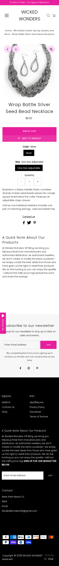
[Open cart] (54, 15)
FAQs (4, 411)
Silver (29, 153)
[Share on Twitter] (29, 223)
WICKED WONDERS (33, 555)
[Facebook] (20, 368)
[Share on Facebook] (24, 223)
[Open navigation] (9, 15)
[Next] (16, 49)
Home (8, 30)
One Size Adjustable (29, 168)
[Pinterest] (37, 368)
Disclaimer (35, 411)
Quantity (29, 175)
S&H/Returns (37, 402)
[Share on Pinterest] (34, 223)
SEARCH (6, 402)
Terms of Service (39, 416)
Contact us (28, 217)
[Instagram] (29, 368)
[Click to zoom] (51, 49)
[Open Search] (48, 15)
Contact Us (8, 407)
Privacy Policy (37, 407)
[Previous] (7, 49)
